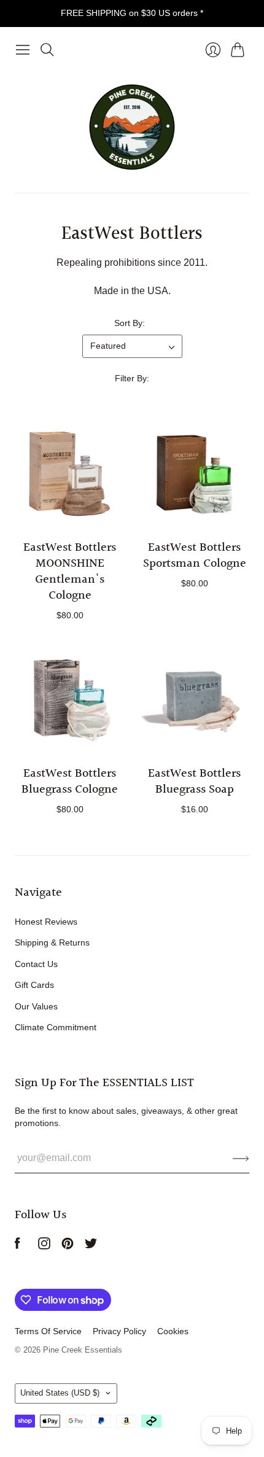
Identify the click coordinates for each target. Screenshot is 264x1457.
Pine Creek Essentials (82, 1349)
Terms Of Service (48, 1331)
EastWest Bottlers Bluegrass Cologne (69, 781)
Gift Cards (34, 985)
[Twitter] (91, 1246)
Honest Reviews (46, 922)
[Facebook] (17, 1246)
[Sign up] (241, 1158)
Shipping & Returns (52, 942)
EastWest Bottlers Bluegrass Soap (194, 781)
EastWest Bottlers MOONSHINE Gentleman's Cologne (69, 571)
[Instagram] (44, 1246)
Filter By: (132, 378)
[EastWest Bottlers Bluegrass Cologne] (70, 700)
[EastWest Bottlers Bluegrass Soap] (194, 700)
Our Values (36, 1006)
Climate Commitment (55, 1027)
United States (59, 1392)
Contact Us (36, 964)
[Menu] (23, 50)
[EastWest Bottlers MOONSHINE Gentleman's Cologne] (70, 474)
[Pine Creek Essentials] (132, 127)
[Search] (47, 49)
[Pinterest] (67, 1246)
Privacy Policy (119, 1331)
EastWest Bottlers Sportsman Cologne (194, 555)
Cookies (172, 1331)
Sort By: (129, 323)
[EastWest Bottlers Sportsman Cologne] (194, 474)
